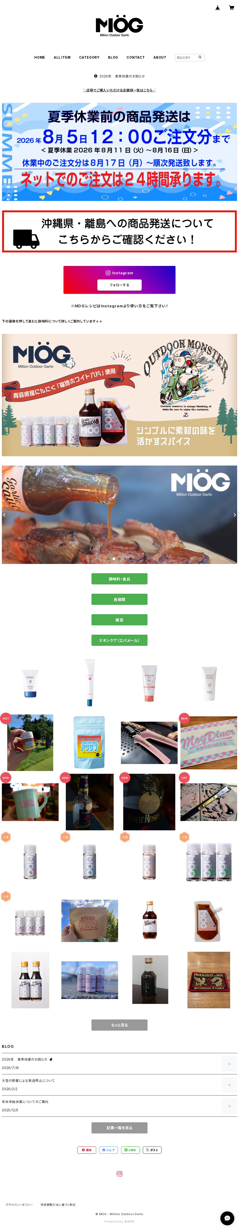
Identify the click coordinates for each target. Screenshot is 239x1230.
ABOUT (159, 57)
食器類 (119, 599)
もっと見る (119, 1025)
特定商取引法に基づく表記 (58, 1205)
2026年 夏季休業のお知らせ (122, 76)
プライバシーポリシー (19, 1205)
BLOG (113, 57)
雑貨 (119, 620)
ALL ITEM (62, 57)
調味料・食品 (119, 579)
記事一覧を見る (119, 1128)
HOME (39, 57)
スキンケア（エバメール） (119, 640)
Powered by (114, 1221)
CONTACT (136, 57)
